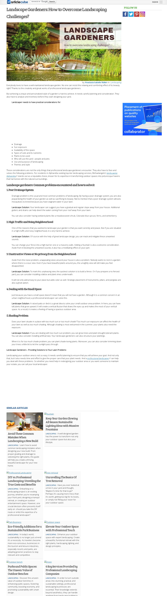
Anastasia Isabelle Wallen (96, 82)
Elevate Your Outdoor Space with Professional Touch (62, 528)
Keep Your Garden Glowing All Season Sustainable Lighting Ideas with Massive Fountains (62, 423)
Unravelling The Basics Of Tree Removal (61, 479)
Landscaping (115, 82)
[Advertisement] (66, 122)
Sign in (155, 2)
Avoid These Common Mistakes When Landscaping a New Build (23, 437)
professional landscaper (98, 358)
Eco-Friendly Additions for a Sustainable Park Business (25, 528)
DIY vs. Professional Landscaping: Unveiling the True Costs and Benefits (24, 480)
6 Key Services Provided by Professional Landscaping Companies (61, 570)
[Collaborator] (142, 134)
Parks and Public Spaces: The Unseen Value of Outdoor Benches (22, 570)
